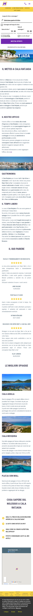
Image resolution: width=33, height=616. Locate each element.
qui (11, 152)
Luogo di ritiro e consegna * (10, 16)
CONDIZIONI (8, 8)
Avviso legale (6, 594)
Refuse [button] (20, 611)
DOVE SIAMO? (17, 10)
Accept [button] (13, 611)
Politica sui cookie (12, 594)
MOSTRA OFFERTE (16, 41)
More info (18, 608)
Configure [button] (6, 611)
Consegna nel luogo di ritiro (11, 24)
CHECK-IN (27, 8)
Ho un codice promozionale (6, 36)
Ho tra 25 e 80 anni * (25, 36)
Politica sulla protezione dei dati (17, 594)
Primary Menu (29, 3)
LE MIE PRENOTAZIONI (17, 8)
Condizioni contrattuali (25, 594)
